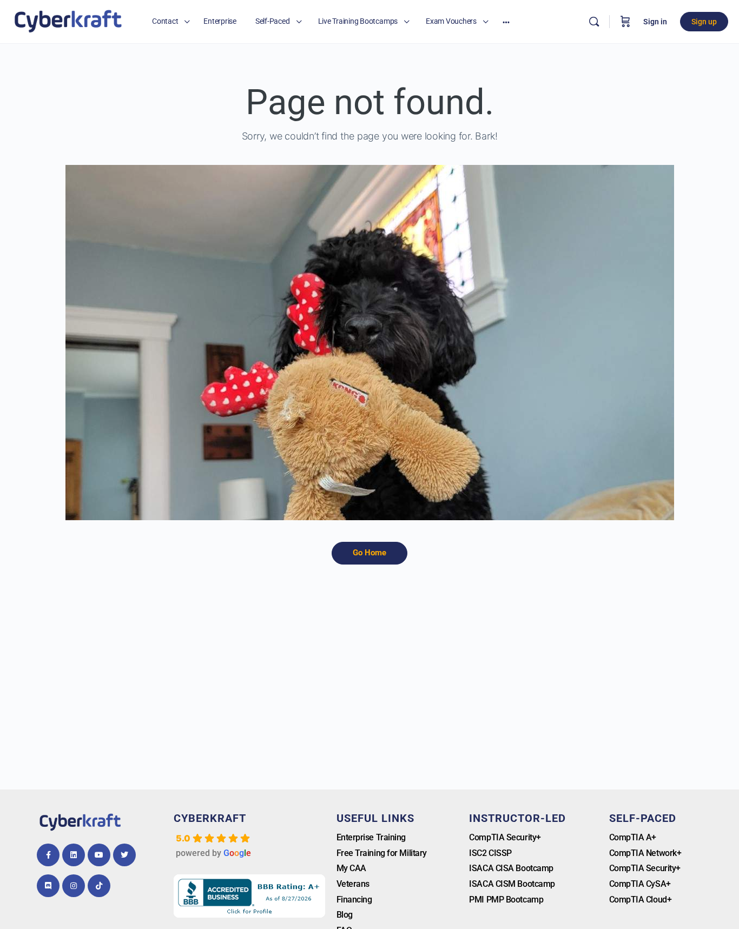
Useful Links (375, 818)
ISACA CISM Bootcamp (512, 884)
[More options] (506, 21)
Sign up (704, 21)
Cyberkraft (210, 818)
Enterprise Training (371, 837)
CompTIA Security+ (504, 837)
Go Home (369, 553)
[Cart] (625, 21)
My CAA (351, 868)
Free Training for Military (381, 853)
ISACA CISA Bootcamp (511, 868)
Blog (344, 915)
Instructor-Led (517, 818)
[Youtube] (99, 855)
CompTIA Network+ (645, 853)
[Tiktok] (99, 885)
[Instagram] (73, 885)
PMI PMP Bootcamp (506, 899)
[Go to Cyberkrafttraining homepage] (68, 20)
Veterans (353, 884)
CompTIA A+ (633, 837)
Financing (354, 899)
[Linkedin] (73, 855)
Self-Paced (642, 818)
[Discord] (48, 885)
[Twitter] (124, 855)
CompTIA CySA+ (640, 884)
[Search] (594, 21)
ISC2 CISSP (490, 853)
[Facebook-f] (48, 855)
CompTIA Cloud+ (640, 899)
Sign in (655, 21)
